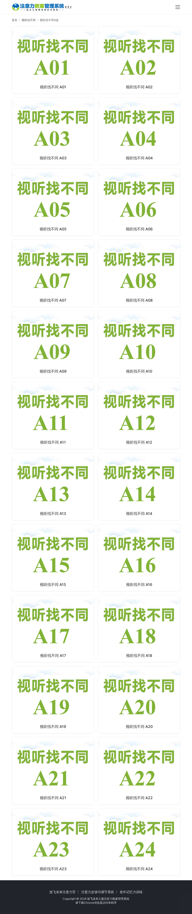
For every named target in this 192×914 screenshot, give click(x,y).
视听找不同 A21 (53, 797)
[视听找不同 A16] (139, 557)
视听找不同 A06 (139, 229)
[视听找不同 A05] (53, 202)
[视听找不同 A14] (139, 486)
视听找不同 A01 (53, 87)
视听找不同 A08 (139, 300)
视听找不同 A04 (139, 158)
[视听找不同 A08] (139, 273)
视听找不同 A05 (53, 229)
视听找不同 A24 (139, 868)
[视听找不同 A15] (53, 557)
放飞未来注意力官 (62, 892)
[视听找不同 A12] (139, 415)
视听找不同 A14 (139, 513)
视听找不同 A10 (139, 371)
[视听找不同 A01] (53, 59)
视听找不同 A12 (139, 442)
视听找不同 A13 (53, 513)
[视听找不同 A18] (139, 628)
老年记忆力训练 (131, 892)
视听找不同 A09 (53, 371)
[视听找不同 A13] (53, 486)
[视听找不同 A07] (53, 273)
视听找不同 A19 (53, 726)
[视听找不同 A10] (139, 344)
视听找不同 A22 (139, 797)
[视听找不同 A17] (53, 628)
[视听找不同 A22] (139, 770)
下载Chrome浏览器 (90, 902)
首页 (14, 20)
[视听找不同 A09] (53, 344)
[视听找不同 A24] (139, 842)
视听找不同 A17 (53, 655)
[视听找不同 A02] (139, 59)
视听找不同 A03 (53, 158)
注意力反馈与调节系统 (97, 892)
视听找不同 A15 (53, 584)
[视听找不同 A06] (139, 202)
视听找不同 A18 (139, 655)
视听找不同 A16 (139, 584)
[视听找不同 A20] (139, 699)
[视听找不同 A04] (139, 131)
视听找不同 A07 (53, 300)
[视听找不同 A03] (53, 131)
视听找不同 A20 (139, 726)
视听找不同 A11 (53, 442)
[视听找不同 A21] (53, 770)
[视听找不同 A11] (53, 415)
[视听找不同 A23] (53, 842)
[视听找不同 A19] (53, 699)
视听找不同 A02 (139, 87)
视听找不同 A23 (53, 868)
